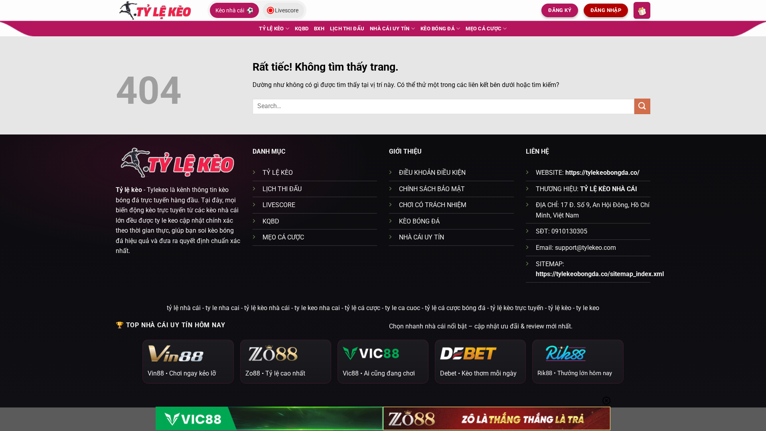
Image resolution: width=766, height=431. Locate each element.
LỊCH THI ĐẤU (347, 29)
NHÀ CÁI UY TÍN (390, 29)
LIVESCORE (279, 205)
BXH (319, 29)
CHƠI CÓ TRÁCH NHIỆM (432, 205)
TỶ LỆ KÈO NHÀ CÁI (608, 189)
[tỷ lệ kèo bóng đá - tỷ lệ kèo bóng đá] (155, 10)
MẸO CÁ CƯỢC (483, 29)
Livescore (286, 10)
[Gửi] (642, 106)
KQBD (301, 29)
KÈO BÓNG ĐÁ (438, 29)
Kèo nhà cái (234, 10)
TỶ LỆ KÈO (271, 29)
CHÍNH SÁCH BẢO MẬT (432, 189)
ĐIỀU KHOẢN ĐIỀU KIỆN (432, 172)
